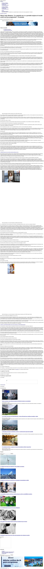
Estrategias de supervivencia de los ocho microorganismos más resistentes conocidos (15, 535)
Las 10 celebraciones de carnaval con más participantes (10, 507)
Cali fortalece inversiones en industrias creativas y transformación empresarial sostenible (17, 431)
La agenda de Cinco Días (7, 29)
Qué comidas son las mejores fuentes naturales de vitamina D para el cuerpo (13, 521)
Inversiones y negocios (3, 13)
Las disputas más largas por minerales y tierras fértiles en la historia (12, 466)
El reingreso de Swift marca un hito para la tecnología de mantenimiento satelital (14, 480)
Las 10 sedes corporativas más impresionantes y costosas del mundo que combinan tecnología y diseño (20, 416)
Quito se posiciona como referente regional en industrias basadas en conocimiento (16, 401)
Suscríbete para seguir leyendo (8, 30)
